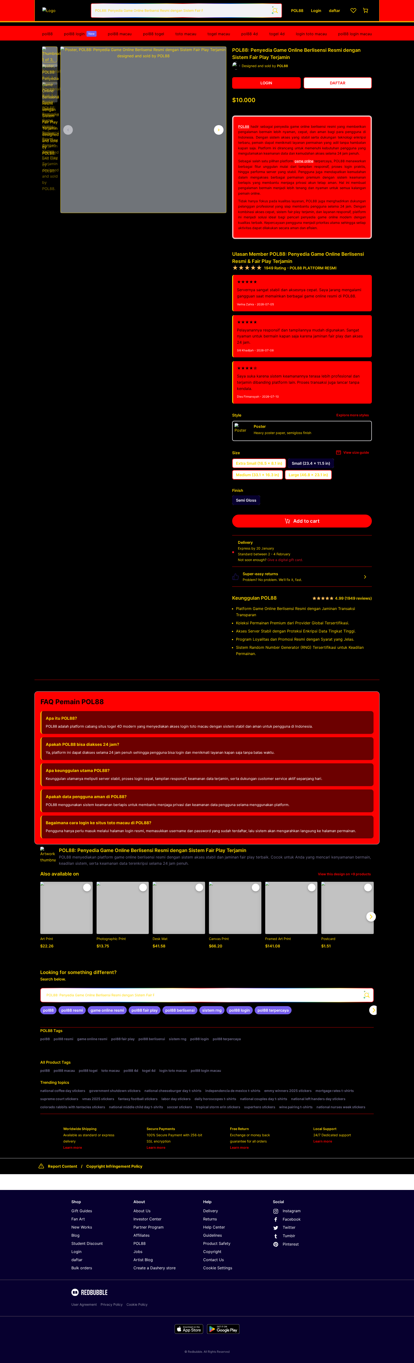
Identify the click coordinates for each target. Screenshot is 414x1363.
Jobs (137, 1251)
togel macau (218, 33)
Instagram (292, 1210)
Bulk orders (81, 1267)
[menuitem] (47, 34)
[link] (48, 1010)
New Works (81, 1227)
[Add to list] (87, 887)
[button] (50, 54)
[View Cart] (366, 10)
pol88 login (79, 33)
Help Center (214, 1227)
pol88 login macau (355, 33)
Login (76, 1251)
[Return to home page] (64, 10)
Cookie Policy (137, 1304)
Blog (75, 1235)
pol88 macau (120, 33)
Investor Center (147, 1219)
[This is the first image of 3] (68, 130)
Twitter (289, 1227)
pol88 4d (249, 33)
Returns (210, 1219)
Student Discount (87, 1243)
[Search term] (275, 10)
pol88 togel (153, 33)
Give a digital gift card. (285, 560)
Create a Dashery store (154, 1267)
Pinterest (291, 1244)
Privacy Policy (112, 1304)
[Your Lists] (353, 10)
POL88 (243, 126)
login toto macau (311, 33)
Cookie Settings (217, 1268)
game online (303, 161)
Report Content (62, 1166)
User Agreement (84, 1304)
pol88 (47, 33)
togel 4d (277, 33)
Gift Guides (81, 1210)
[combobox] (186, 10)
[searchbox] (207, 995)
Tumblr (289, 1235)
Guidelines (212, 1235)
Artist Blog (143, 1259)
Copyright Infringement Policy (114, 1166)
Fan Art (78, 1219)
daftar (76, 1259)
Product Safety (216, 1243)
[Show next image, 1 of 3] (219, 130)
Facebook (292, 1219)
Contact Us (213, 1259)
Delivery (210, 1210)
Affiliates (141, 1235)
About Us (141, 1210)
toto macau (185, 33)
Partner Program (148, 1227)
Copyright (212, 1251)
